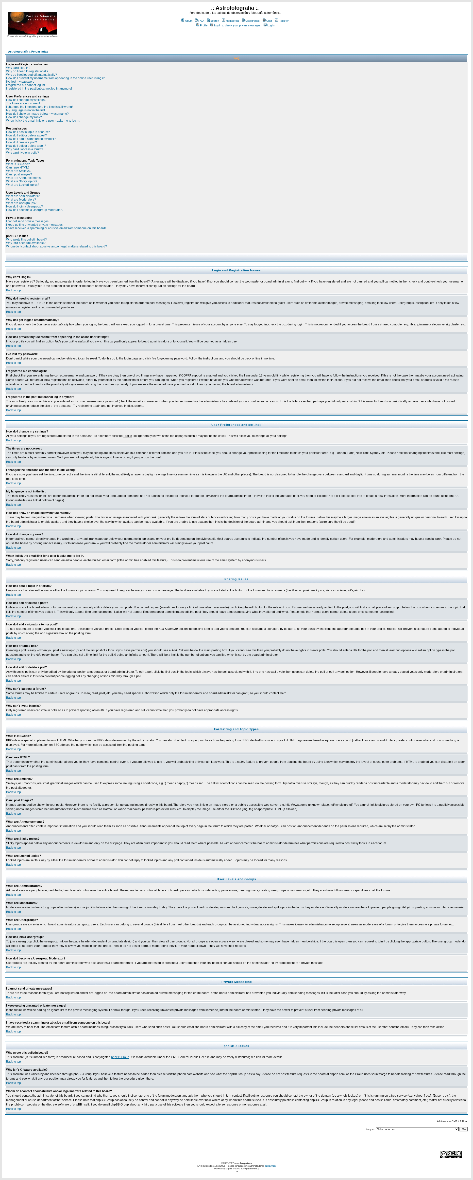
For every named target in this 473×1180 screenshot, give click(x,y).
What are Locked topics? (22, 185)
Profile (203, 25)
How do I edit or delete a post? (26, 135)
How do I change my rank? (24, 117)
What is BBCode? (18, 164)
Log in (270, 25)
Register (284, 20)
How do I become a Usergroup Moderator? (34, 210)
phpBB (229, 1168)
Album (188, 20)
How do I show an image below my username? (37, 113)
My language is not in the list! (25, 110)
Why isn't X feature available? (26, 243)
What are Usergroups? (21, 203)
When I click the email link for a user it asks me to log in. (43, 120)
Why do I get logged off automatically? (31, 74)
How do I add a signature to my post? (31, 139)
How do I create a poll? (21, 142)
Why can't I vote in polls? (22, 152)
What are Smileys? (18, 171)
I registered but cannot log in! (25, 85)
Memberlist (232, 20)
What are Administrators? (23, 196)
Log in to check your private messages (237, 25)
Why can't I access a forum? (24, 149)
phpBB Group (120, 1057)
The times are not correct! (23, 103)
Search (214, 20)
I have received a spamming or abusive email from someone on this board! (56, 228)
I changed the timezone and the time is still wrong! (39, 107)
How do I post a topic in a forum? (28, 132)
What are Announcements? (24, 178)
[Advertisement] (235, 36)
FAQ (201, 20)
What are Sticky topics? (21, 181)
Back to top (13, 290)
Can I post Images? (19, 174)
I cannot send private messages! (27, 221)
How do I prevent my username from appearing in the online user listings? (55, 78)
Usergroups (252, 20)
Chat (269, 20)
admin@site (270, 1165)
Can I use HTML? (18, 167)
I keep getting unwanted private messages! (34, 224)
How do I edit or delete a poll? (26, 146)
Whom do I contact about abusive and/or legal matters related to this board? (56, 246)
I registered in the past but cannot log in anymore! (39, 88)
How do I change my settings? (26, 100)
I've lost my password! (20, 81)
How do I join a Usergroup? (24, 206)
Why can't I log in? (18, 68)
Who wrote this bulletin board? (26, 239)
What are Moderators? (21, 199)
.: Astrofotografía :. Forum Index (27, 51)
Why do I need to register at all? (27, 71)
